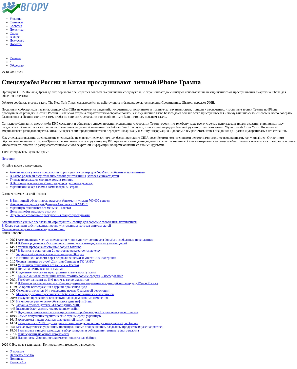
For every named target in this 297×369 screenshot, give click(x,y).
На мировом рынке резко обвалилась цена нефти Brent (54, 301)
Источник (8, 158)
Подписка (16, 358)
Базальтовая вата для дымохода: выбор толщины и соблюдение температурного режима (78, 330)
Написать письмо (22, 355)
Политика (16, 29)
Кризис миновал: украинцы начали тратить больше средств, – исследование (70, 276)
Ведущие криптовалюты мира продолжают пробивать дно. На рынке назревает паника (78, 312)
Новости (16, 44)
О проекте (17, 351)
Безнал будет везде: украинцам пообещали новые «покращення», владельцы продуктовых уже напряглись (89, 326)
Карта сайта (18, 362)
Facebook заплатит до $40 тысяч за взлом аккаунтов (53, 279)
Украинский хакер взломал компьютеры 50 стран (44, 187)
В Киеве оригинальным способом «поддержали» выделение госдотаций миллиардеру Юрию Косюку (88, 283)
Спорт (14, 33)
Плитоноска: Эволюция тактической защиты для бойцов (57, 337)
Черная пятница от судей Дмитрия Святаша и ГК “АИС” (49, 204)
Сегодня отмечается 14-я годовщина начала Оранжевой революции (63, 290)
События (16, 26)
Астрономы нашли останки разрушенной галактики (54, 319)
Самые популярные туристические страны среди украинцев (59, 316)
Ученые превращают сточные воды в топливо (41, 179)
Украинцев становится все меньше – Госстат (40, 208)
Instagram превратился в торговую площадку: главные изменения (63, 297)
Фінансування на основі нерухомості (43, 334)
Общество (17, 65)
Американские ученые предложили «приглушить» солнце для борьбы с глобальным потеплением (77, 172)
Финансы (16, 22)
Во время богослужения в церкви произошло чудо (52, 287)
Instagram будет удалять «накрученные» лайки (47, 308)
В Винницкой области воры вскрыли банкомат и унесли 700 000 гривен (60, 200)
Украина (15, 18)
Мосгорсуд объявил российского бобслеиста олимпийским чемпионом (65, 294)
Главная (15, 58)
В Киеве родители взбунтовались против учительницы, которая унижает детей (64, 176)
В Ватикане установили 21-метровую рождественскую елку (51, 183)
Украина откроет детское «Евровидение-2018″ (48, 305)
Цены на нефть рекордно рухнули (33, 211)
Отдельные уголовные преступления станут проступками (50, 215)
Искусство (17, 40)
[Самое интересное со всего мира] (25, 12)
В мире (15, 37)
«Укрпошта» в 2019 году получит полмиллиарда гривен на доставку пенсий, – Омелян (78, 323)
